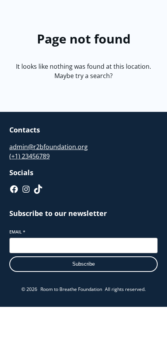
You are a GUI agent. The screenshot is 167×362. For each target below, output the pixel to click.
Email (17, 232)
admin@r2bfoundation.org (48, 147)
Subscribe (83, 264)
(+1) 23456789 (29, 156)
